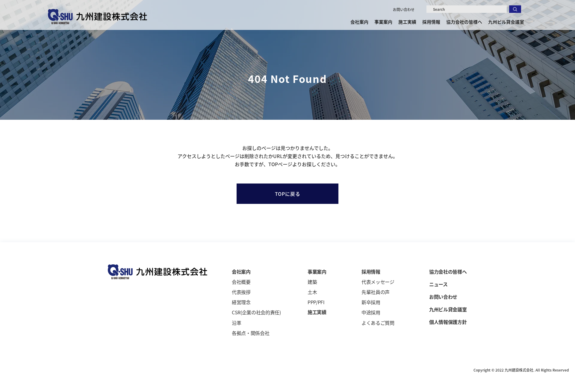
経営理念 (241, 302)
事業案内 (317, 271)
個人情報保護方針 (448, 321)
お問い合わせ (403, 9)
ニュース (438, 284)
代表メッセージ (377, 281)
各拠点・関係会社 (250, 332)
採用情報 (370, 271)
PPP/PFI (316, 302)
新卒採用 (370, 302)
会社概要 (241, 281)
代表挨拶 (241, 291)
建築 (312, 281)
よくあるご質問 (377, 322)
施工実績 (407, 22)
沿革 (236, 322)
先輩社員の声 (375, 291)
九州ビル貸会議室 (506, 22)
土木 (312, 291)
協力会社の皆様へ (464, 22)
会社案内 (241, 271)
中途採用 (370, 312)
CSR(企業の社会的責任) (256, 312)
